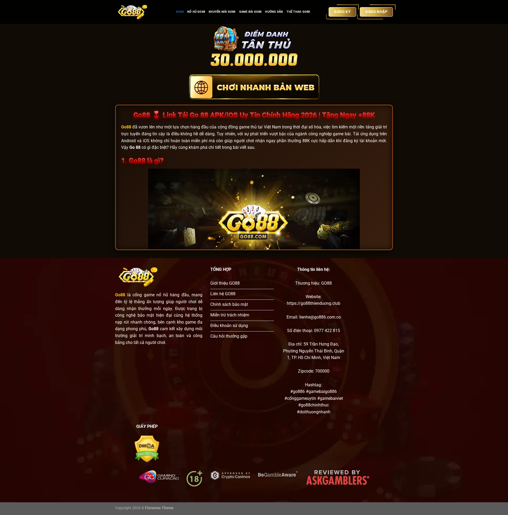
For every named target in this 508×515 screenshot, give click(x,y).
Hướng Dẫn (274, 12)
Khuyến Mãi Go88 (222, 12)
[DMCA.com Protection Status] (147, 448)
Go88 (180, 12)
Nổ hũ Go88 (196, 12)
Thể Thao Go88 (298, 12)
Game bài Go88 (250, 12)
